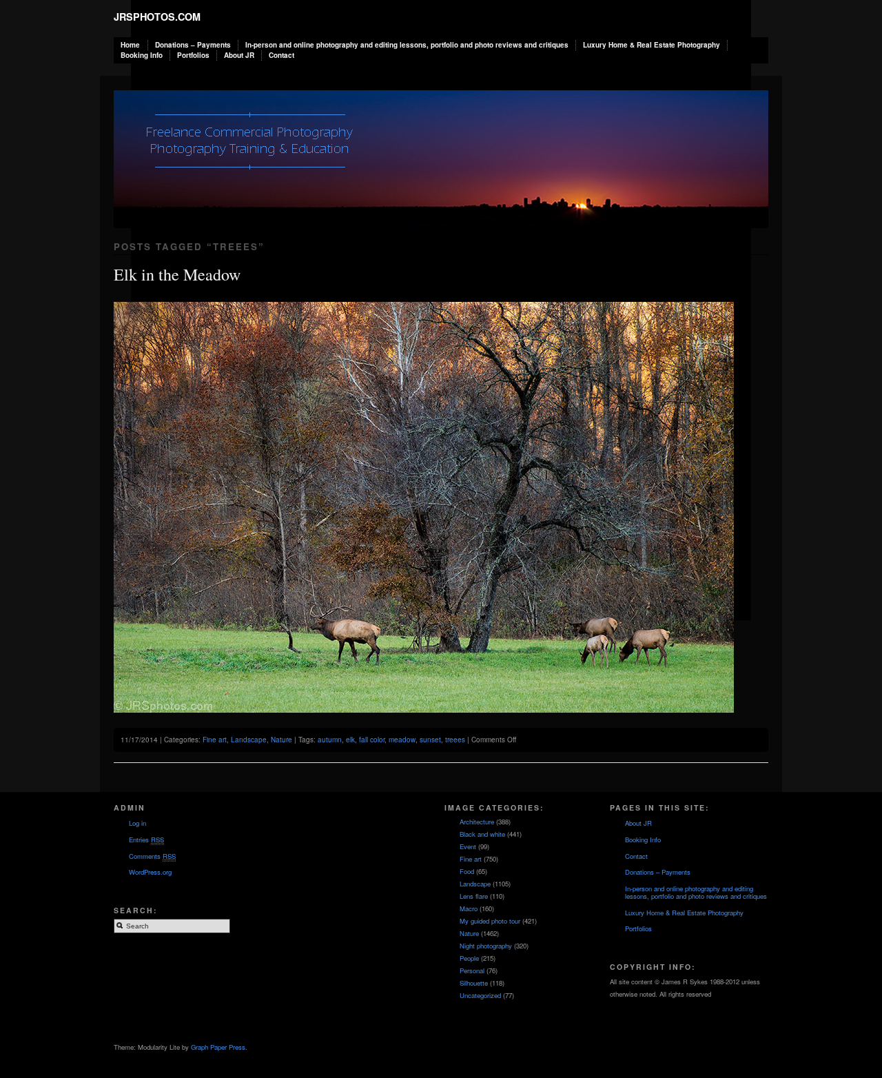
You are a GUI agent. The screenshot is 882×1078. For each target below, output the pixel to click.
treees (455, 739)
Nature (281, 739)
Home (130, 45)
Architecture (477, 821)
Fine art (215, 739)
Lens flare (474, 896)
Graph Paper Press (218, 1047)
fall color (371, 739)
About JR (239, 55)
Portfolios (193, 55)
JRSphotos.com (157, 16)
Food (467, 871)
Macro (469, 908)
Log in (137, 823)
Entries (146, 839)
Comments (152, 856)
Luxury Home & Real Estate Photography (651, 45)
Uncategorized (480, 995)
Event (468, 846)
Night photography (486, 945)
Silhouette (474, 983)
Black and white (482, 834)
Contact (281, 55)
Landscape (249, 739)
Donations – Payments (193, 45)
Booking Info (142, 55)
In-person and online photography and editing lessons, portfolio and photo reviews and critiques (406, 45)
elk (350, 739)
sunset (430, 739)
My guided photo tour (490, 921)
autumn (330, 739)
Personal (472, 970)
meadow (402, 739)
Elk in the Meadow (177, 274)
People (469, 958)
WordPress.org (150, 872)
